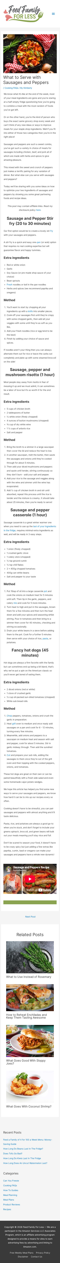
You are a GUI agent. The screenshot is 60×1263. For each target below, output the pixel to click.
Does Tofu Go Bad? (12, 1153)
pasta (45, 638)
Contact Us (36, 1256)
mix (15, 603)
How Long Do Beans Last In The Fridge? (23, 1148)
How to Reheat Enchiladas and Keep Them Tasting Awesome (26, 1016)
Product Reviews (11, 1204)
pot (45, 591)
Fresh (9, 284)
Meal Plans (8, 1199)
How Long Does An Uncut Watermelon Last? (25, 1163)
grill (14, 723)
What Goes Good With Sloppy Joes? (26, 1062)
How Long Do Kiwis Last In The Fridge (22, 1158)
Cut (8, 755)
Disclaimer (23, 1256)
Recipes (7, 1209)
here (38, 210)
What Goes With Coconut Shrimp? (28, 1106)
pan (39, 242)
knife (30, 311)
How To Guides (10, 1190)
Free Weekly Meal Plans (21, 1253)
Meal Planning (10, 1195)
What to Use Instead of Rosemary (28, 976)
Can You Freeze (11, 1180)
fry (51, 231)
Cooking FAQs (11, 88)
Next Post (30, 916)
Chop (9, 715)
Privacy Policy (43, 1253)
